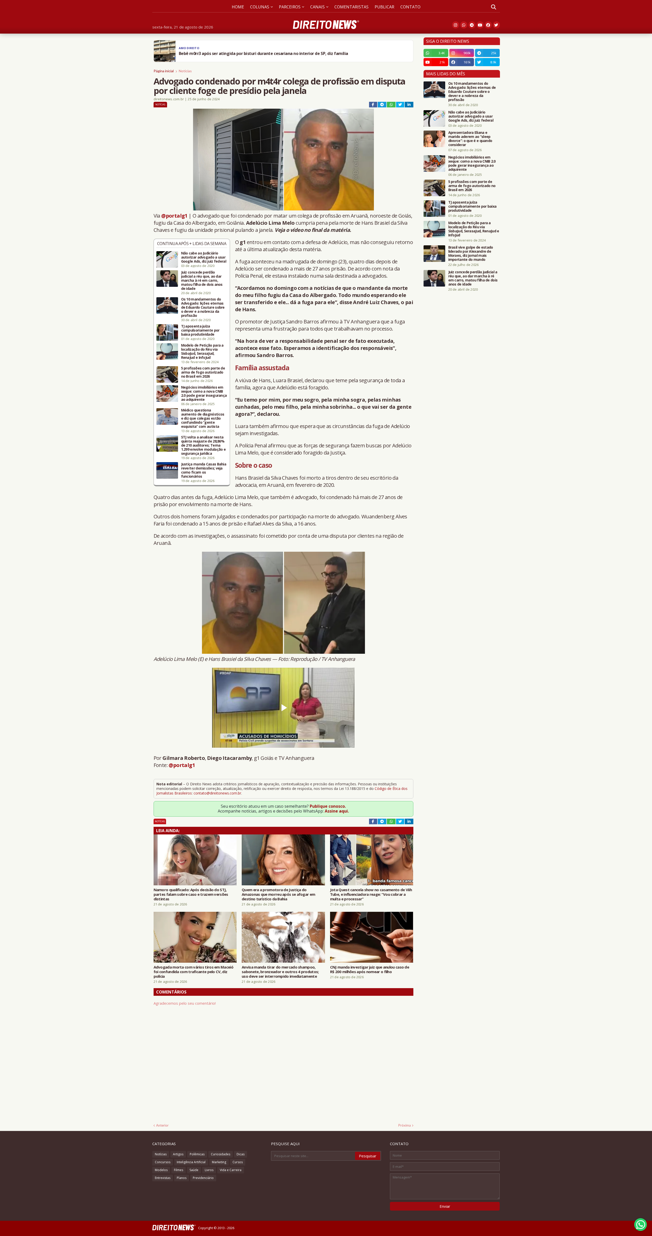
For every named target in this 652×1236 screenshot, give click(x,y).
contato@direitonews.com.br (217, 793)
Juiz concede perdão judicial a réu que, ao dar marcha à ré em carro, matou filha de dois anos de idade (202, 280)
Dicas (240, 1154)
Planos (181, 1178)
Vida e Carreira (230, 1170)
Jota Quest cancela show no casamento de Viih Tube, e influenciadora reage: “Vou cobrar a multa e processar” (371, 894)
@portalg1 (174, 215)
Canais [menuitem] (317, 7)
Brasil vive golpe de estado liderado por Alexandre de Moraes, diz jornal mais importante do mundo (470, 253)
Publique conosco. (328, 806)
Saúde (193, 1170)
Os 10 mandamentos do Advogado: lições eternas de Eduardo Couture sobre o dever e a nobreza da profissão (203, 307)
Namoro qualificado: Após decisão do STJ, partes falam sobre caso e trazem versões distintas (191, 894)
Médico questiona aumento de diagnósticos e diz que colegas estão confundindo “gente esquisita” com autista (202, 418)
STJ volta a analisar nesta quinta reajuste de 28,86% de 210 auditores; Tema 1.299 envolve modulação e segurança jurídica (203, 445)
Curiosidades (220, 1154)
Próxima (404, 1125)
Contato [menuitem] (410, 7)
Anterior (162, 1125)
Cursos (238, 1162)
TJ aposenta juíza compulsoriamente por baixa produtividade (200, 330)
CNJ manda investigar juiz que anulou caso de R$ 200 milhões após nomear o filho (369, 969)
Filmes (178, 1170)
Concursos (162, 1162)
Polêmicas (197, 1154)
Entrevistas (162, 1178)
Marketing (219, 1162)
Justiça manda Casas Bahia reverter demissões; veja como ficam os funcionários (203, 470)
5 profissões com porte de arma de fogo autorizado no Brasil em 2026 (203, 372)
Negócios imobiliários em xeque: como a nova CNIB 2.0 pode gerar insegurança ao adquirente (204, 393)
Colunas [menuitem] (259, 7)
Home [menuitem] (238, 7)
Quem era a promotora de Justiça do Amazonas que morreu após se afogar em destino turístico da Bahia (278, 894)
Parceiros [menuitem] (290, 7)
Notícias (185, 71)
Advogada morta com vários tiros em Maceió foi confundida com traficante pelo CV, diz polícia (193, 971)
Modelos (161, 1170)
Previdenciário (203, 1178)
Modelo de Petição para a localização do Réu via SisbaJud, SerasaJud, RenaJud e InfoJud (202, 351)
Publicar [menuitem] (384, 7)
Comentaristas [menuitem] (351, 7)
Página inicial (164, 71)
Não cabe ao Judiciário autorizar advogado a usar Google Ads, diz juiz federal (203, 257)
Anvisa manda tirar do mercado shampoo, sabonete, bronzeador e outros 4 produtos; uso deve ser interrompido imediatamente (280, 971)
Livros (209, 1170)
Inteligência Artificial (191, 1162)
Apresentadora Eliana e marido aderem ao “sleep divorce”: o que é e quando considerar (470, 139)
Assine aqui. (337, 811)
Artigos (178, 1154)
